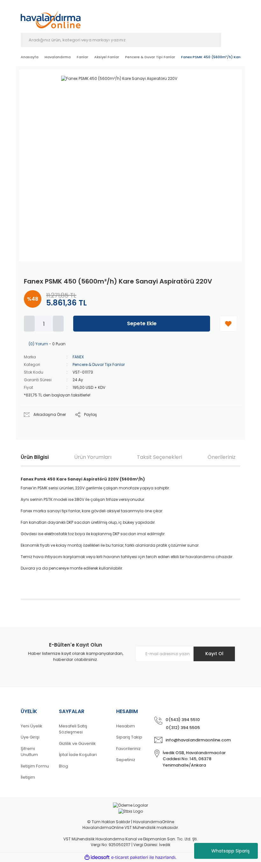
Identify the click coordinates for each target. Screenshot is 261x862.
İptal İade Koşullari (78, 755)
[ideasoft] (97, 857)
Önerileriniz (222, 457)
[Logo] (51, 16)
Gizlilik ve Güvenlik (77, 743)
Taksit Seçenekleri (159, 457)
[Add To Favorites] (228, 324)
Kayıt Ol (214, 653)
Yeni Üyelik (31, 726)
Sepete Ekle (142, 323)
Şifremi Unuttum (29, 752)
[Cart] (237, 18)
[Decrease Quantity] (29, 324)
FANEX (78, 357)
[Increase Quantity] (58, 324)
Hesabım (125, 726)
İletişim (28, 777)
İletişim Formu (35, 766)
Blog (63, 766)
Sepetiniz (125, 760)
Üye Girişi (30, 737)
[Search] (230, 40)
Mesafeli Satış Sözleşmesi (73, 729)
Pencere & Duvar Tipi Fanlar (99, 364)
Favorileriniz (128, 749)
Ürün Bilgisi (35, 457)
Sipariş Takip (129, 737)
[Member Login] (203, 18)
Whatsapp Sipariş (230, 851)
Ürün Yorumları (92, 457)
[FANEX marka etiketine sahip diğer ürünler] (218, 85)
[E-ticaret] (129, 857)
